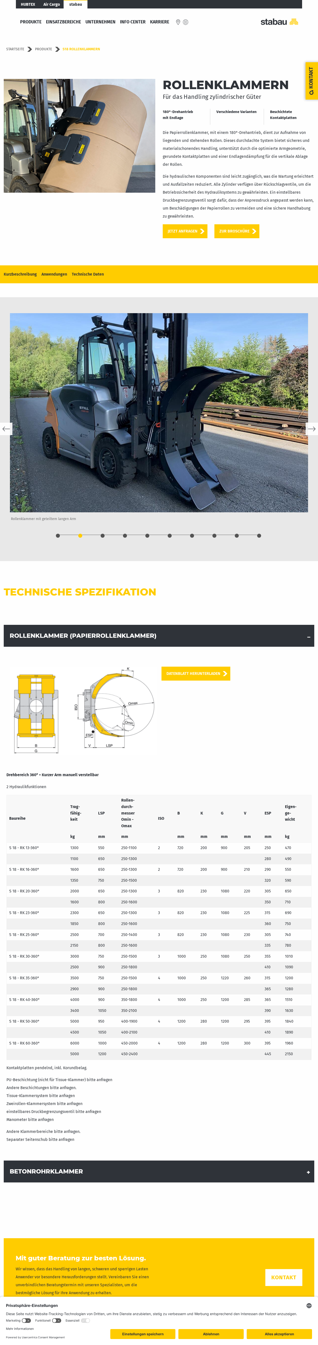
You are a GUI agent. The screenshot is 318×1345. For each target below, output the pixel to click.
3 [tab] (103, 536)
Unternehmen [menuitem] (100, 22)
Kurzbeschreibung (20, 274)
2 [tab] (80, 536)
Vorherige (6, 429)
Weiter (312, 429)
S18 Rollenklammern (81, 49)
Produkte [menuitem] (30, 22)
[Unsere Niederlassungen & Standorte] (178, 22)
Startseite (15, 49)
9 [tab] (237, 536)
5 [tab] (147, 536)
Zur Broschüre (234, 231)
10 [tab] (259, 536)
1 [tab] (58, 536)
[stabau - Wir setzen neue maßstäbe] (279, 22)
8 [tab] (214, 536)
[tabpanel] (159, 421)
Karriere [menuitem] (159, 22)
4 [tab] (125, 536)
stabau (75, 4)
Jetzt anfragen (183, 231)
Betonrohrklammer (46, 1171)
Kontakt (283, 1277)
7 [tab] (192, 536)
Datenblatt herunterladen (193, 673)
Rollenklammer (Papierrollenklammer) (83, 635)
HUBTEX (28, 4)
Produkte (43, 49)
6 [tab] (170, 536)
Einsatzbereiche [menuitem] (63, 22)
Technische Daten (88, 274)
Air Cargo (51, 4)
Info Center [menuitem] (133, 22)
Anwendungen (54, 274)
